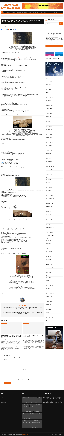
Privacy (49, 434)
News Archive (8, 12)
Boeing (26, 399)
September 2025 (49, 110)
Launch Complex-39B (37, 411)
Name (5, 369)
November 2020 (49, 230)
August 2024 (48, 137)
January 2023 (48, 161)
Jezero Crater (25, 409)
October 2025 (48, 108)
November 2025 (49, 105)
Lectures (25, 12)
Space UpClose (25, 425)
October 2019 (48, 264)
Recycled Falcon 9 (37, 420)
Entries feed (3, 399)
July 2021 (48, 208)
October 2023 (48, 148)
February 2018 (48, 317)
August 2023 (48, 150)
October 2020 (48, 232)
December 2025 (49, 102)
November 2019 (49, 261)
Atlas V (40, 397)
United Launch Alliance (35, 427)
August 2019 (48, 269)
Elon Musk (25, 406)
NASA (40, 413)
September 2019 (49, 267)
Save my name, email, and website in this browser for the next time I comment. (18, 379)
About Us (13, 12)
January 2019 (48, 288)
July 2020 (48, 240)
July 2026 (48, 84)
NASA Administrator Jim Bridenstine (29, 415)
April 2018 (48, 312)
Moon (37, 413)
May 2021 (48, 214)
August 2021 (48, 206)
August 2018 (48, 301)
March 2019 (48, 283)
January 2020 (48, 256)
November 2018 (49, 293)
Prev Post (11, 293)
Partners (55, 12)
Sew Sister (29, 12)
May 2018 (48, 309)
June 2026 (48, 87)
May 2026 (48, 89)
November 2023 (49, 145)
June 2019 (48, 275)
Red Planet (25, 422)
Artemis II (34, 397)
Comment (6, 359)
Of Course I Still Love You (36, 416)
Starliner (35, 425)
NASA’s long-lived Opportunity (16, 57)
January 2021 (48, 224)
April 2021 (48, 216)
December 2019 (49, 259)
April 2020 (48, 248)
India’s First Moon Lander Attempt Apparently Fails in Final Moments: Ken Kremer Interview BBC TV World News (11, 336)
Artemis (24, 397)
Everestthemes (25, 434)
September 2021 (49, 203)
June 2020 (48, 243)
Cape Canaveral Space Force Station (32, 402)
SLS (29, 422)
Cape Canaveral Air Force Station (32, 400)
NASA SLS (39, 415)
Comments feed (3, 402)
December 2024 (49, 132)
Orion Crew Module (27, 418)
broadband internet (36, 399)
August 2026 (48, 81)
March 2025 (48, 126)
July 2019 (48, 272)
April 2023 (48, 153)
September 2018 (49, 298)
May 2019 (48, 277)
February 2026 (48, 97)
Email (24, 369)
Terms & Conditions (58, 434)
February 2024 (48, 142)
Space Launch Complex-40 (36, 422)
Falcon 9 (38, 406)
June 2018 (48, 306)
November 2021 (49, 198)
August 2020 (48, 238)
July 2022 (48, 177)
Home (4, 12)
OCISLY (25, 416)
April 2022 (48, 185)
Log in (2, 397)
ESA (32, 406)
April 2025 (48, 124)
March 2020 (48, 251)
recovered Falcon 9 (27, 420)
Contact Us (41, 12)
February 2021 (48, 222)
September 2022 (49, 171)
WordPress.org (3, 405)
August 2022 (48, 174)
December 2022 (49, 163)
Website (5, 374)
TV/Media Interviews (19, 12)
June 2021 (48, 211)
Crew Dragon (38, 404)
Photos (52, 12)
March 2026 (48, 95)
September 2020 (49, 235)
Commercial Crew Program (28, 404)
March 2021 (48, 219)
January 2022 (48, 193)
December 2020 (49, 227)
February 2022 (48, 190)
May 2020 (48, 246)
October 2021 (48, 200)
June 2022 (48, 179)
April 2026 (48, 92)
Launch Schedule (46, 12)
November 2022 (49, 166)
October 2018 (48, 296)
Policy (52, 434)
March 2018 (48, 314)
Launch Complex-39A (29, 411)
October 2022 (48, 169)
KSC (23, 411)
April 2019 (48, 280)
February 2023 (48, 158)
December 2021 (49, 195)
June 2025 (48, 118)
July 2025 (48, 116)
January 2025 (48, 129)
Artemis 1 (29, 397)
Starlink (40, 425)
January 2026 (48, 100)
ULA (25, 427)
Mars (23, 413)
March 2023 (48, 155)
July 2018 (48, 304)
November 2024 (49, 134)
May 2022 (48, 182)
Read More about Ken (54, 45)
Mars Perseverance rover (30, 413)
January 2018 (48, 320)
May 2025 (48, 121)
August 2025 (48, 113)
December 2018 (49, 291)
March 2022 (48, 187)
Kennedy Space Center (37, 409)
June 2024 (48, 140)
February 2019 (48, 285)
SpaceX (31, 425)
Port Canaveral (37, 418)
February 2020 (48, 253)
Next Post (33, 293)
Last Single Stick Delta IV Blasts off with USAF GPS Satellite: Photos (33, 336)
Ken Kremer (16, 26)
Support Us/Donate (35, 12)
